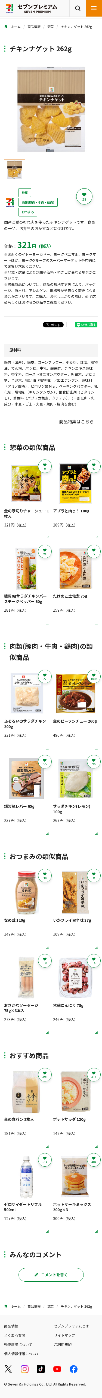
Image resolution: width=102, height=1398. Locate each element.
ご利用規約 (63, 1344)
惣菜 (50, 26)
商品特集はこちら (76, 421)
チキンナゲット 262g (76, 26)
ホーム (15, 26)
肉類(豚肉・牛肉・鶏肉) (38, 202)
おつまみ (28, 212)
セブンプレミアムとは (71, 1326)
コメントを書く (54, 1274)
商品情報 (34, 26)
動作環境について (18, 1344)
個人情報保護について (21, 1353)
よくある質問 (14, 1335)
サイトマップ (64, 1335)
